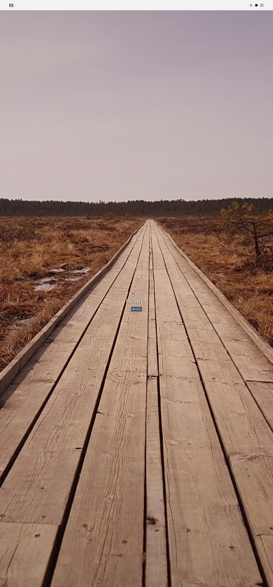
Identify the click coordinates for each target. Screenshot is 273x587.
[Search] (251, 5)
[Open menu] (262, 5)
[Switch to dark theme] (256, 5)
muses (136, 309)
